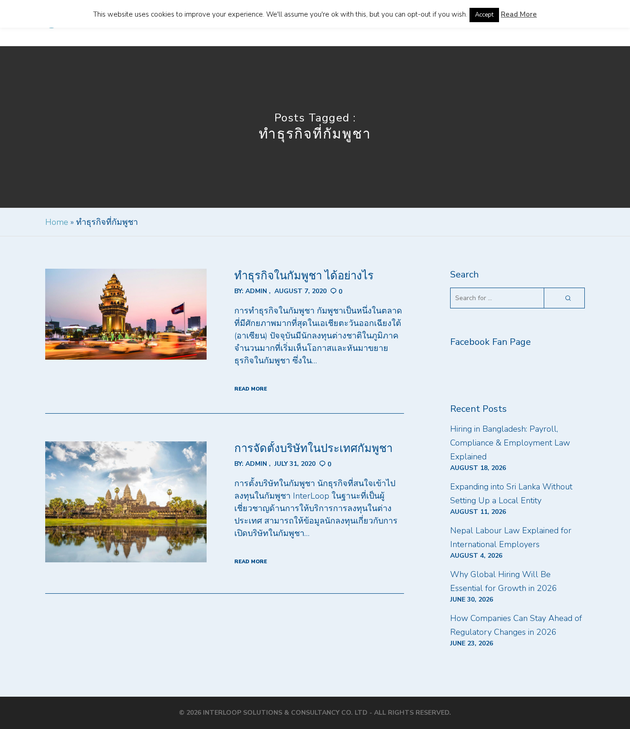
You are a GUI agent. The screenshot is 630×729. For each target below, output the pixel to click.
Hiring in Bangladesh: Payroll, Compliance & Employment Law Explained (510, 442)
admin (256, 291)
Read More (519, 14)
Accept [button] (484, 15)
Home (56, 222)
